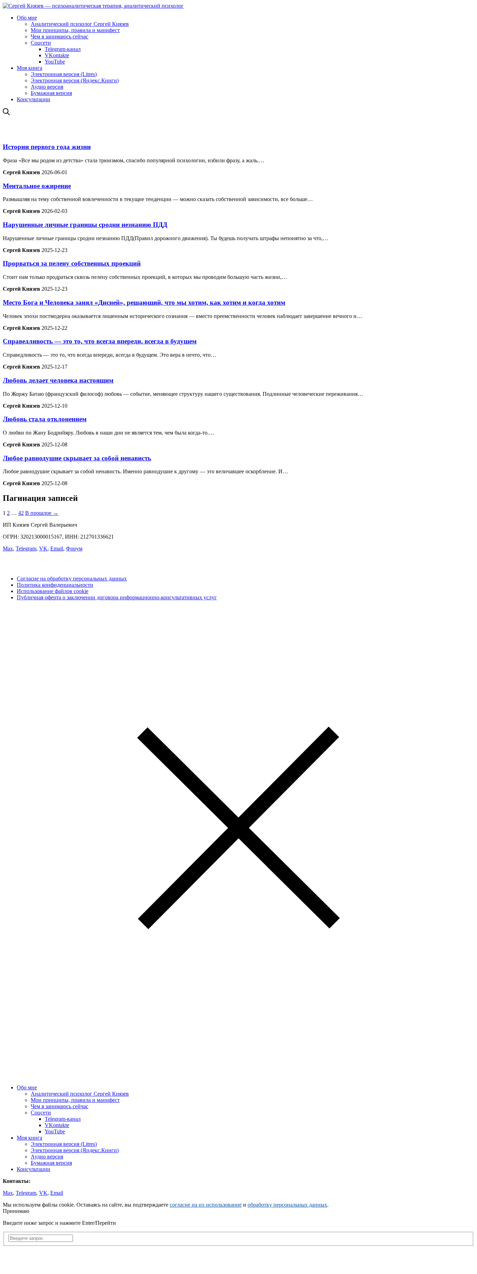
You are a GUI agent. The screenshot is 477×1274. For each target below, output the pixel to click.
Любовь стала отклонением (45, 419)
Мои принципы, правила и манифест (75, 30)
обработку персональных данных (287, 1205)
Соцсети (41, 43)
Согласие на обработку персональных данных (72, 579)
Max (8, 548)
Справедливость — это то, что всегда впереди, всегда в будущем (100, 341)
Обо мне (27, 18)
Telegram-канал (63, 49)
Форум (74, 548)
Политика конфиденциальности (55, 585)
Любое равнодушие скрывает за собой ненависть (77, 458)
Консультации (33, 99)
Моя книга (29, 68)
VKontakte (57, 55)
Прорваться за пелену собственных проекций (72, 263)
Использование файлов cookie (52, 591)
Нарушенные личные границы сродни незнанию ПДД (85, 224)
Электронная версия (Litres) (64, 74)
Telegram (26, 548)
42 (21, 513)
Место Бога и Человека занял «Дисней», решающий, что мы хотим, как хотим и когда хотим (144, 302)
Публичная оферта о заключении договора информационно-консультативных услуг (117, 597)
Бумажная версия (51, 93)
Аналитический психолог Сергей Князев (80, 24)
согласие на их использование (206, 1205)
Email (56, 548)
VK (43, 548)
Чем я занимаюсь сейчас (59, 36)
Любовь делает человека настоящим (58, 380)
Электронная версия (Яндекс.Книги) (75, 80)
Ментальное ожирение (37, 186)
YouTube (55, 62)
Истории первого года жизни (47, 146)
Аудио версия (47, 87)
